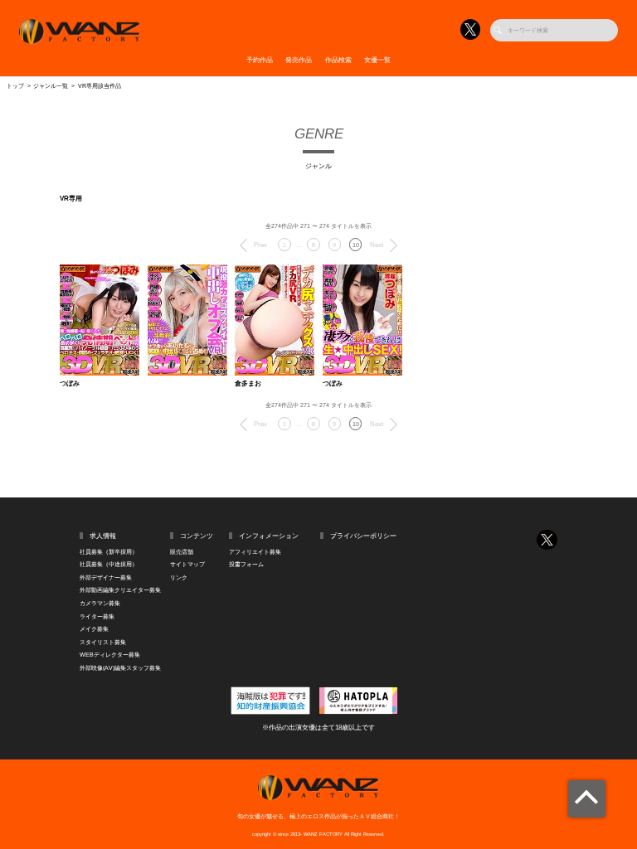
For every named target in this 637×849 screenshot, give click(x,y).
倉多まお (248, 384)
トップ (15, 86)
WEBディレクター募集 (110, 654)
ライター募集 (97, 616)
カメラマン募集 (100, 603)
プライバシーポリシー (363, 536)
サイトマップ (187, 564)
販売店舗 (181, 552)
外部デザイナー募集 (106, 577)
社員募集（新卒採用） (109, 552)
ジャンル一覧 (50, 86)
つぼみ (70, 384)
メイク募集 (94, 629)
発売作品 (298, 60)
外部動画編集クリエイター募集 (120, 590)
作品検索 (338, 60)
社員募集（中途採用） (109, 564)
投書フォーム (246, 564)
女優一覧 (377, 60)
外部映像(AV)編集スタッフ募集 (120, 668)
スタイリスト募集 (103, 642)
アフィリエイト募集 (255, 552)
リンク (178, 577)
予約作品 (259, 60)
